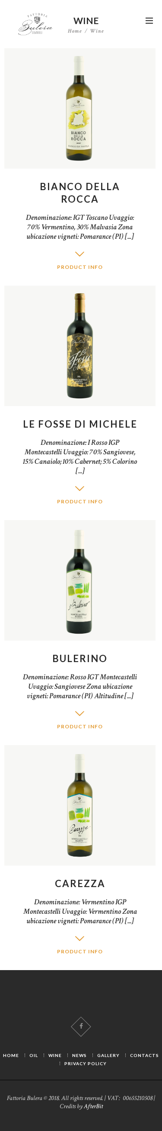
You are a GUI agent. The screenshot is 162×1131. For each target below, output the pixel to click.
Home (75, 31)
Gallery (108, 1055)
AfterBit (93, 1106)
